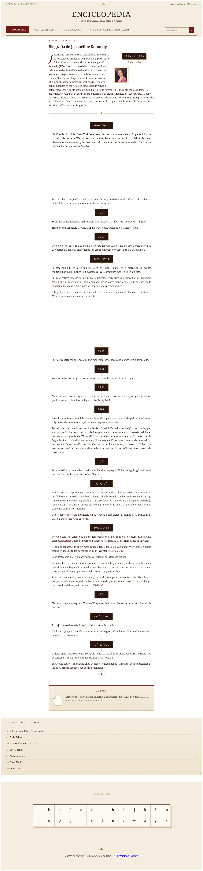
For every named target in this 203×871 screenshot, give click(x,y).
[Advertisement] (101, 173)
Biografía (69, 41)
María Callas (116, 551)
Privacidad (123, 855)
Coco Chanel (16, 750)
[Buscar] (191, 30)
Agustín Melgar (18, 756)
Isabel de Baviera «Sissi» (23, 743)
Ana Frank (15, 768)
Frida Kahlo (16, 737)
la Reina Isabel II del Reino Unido (27, 731)
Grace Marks (16, 762)
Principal (54, 41)
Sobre (134, 855)
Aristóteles (65, 541)
